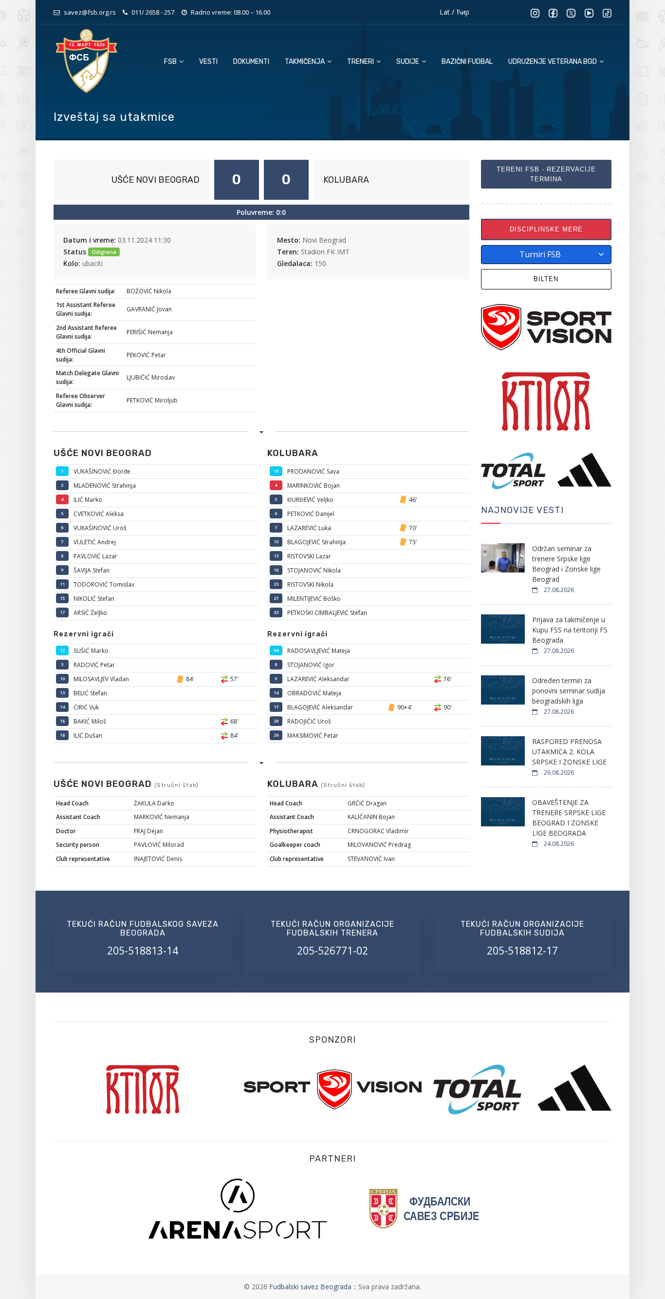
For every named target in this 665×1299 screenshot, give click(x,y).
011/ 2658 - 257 (152, 12)
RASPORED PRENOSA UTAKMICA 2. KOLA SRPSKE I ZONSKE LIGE (569, 751)
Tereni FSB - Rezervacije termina (546, 174)
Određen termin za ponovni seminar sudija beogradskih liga (568, 691)
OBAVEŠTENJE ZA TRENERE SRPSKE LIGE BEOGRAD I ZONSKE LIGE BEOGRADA (569, 818)
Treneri (361, 61)
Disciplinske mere (546, 229)
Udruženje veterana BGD (553, 61)
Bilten (546, 279)
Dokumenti (251, 61)
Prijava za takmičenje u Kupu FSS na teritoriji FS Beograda (570, 630)
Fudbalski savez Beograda (311, 1286)
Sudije (408, 61)
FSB (171, 61)
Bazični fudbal (467, 61)
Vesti (208, 61)
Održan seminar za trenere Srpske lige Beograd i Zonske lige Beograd (566, 564)
